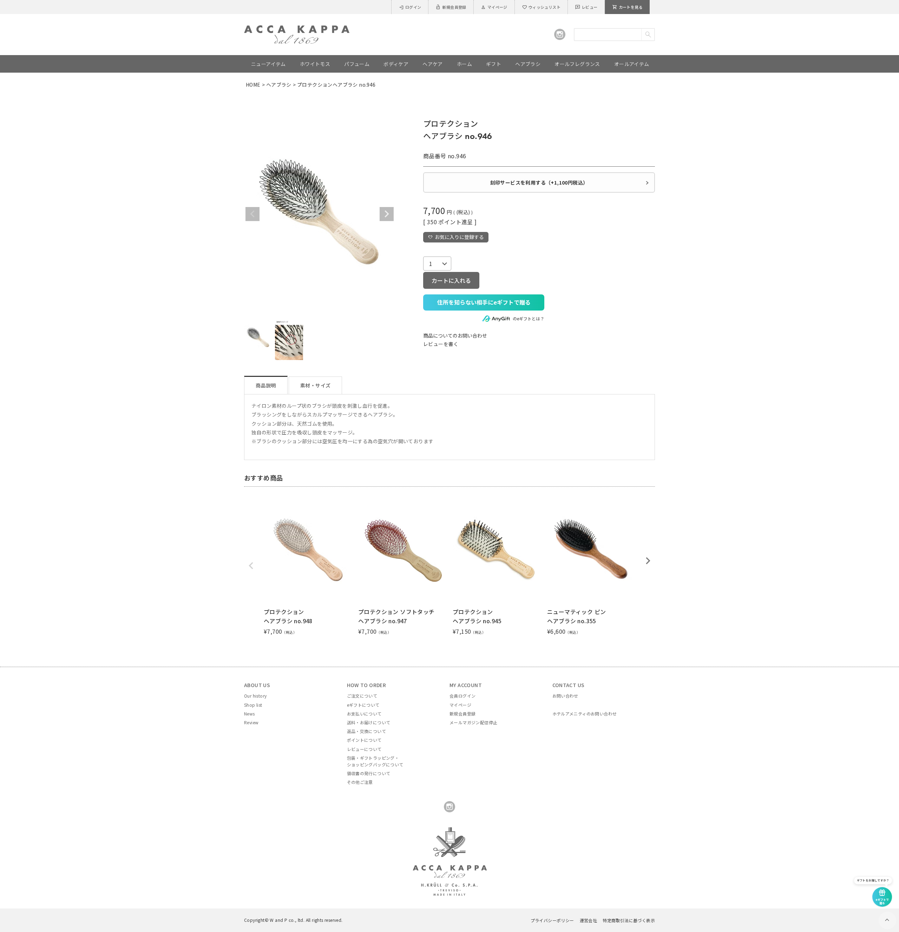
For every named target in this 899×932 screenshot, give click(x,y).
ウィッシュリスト (541, 7)
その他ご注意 (360, 782)
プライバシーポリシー (552, 920)
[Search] (647, 34)
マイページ (494, 7)
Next (387, 214)
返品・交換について (366, 731)
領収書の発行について (369, 773)
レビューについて (364, 749)
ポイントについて (364, 740)
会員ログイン (462, 696)
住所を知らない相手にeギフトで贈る (484, 302)
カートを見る (627, 7)
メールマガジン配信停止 (473, 722)
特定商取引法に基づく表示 (629, 920)
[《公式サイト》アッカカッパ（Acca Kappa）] (296, 29)
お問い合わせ (565, 696)
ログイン (410, 7)
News (249, 714)
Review (251, 722)
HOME (253, 84)
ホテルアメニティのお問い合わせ (584, 714)
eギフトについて (363, 705)
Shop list (253, 705)
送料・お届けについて (369, 722)
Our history (255, 696)
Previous (252, 214)
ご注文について (362, 696)
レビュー (586, 7)
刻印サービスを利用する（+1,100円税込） (539, 182)
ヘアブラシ (278, 84)
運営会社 (588, 920)
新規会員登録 (450, 7)
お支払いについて (364, 714)
